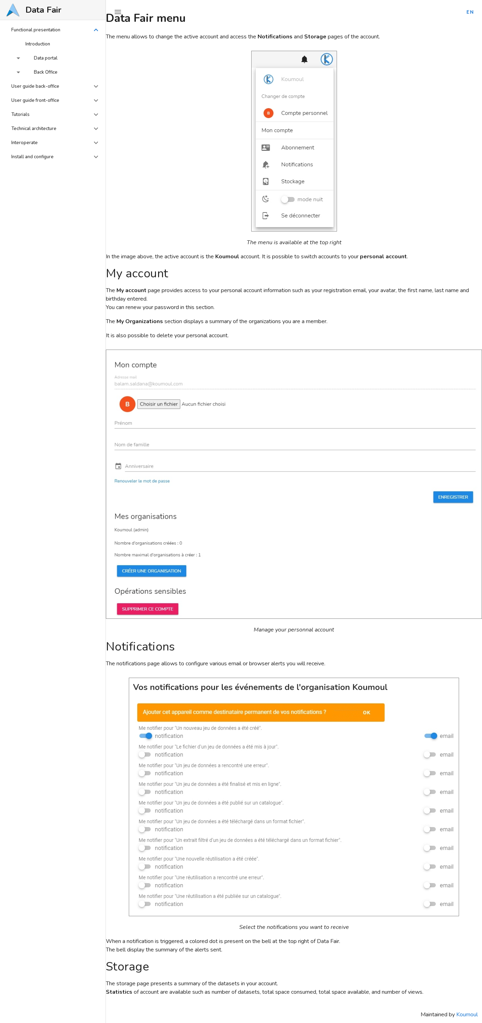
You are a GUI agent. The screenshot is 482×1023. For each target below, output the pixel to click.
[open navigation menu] (118, 12)
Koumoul (467, 1014)
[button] (53, 30)
